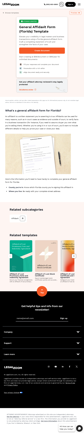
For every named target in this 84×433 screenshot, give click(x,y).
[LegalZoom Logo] (11, 4)
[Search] (61, 4)
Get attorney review (26, 89)
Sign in (70, 4)
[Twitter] (77, 367)
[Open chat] (79, 428)
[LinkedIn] (63, 367)
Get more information (49, 421)
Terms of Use (70, 383)
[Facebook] (70, 367)
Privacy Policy (12, 385)
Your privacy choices (11, 392)
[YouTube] (56, 367)
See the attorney (13, 416)
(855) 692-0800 (52, 4)
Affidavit (15, 218)
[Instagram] (49, 367)
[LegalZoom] (13, 367)
